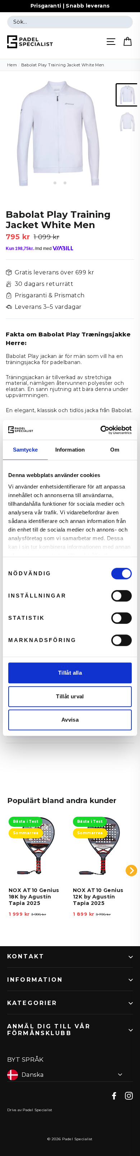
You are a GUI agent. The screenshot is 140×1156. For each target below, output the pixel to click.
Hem (12, 64)
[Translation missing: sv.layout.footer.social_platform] (114, 1095)
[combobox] (70, 22)
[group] (127, 95)
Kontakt (26, 956)
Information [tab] (70, 450)
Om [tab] (114, 450)
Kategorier (32, 1003)
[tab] (50, 183)
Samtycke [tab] (25, 450)
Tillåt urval (70, 696)
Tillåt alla (70, 673)
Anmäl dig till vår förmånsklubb (48, 1030)
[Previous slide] (8, 870)
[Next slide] (131, 870)
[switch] (121, 595)
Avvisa (70, 720)
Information (35, 979)
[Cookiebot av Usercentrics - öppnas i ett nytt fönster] (101, 430)
